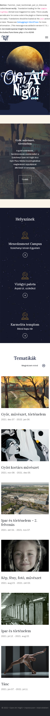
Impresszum (29, 708)
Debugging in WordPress (28, 22)
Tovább (25, 179)
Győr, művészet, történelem (23, 414)
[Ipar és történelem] (25, 609)
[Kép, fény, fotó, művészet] (25, 556)
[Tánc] (25, 662)
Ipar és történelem (16, 631)
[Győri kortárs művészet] (25, 445)
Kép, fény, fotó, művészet (21, 578)
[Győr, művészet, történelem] (25, 392)
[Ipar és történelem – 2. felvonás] (25, 498)
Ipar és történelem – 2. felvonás (19, 522)
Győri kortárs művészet (20, 467)
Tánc (5, 684)
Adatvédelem (42, 708)
